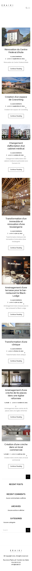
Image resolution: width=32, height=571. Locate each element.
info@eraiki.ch (16, 564)
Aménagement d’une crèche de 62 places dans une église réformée (16, 394)
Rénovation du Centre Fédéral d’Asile (16, 50)
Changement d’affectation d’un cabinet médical (16, 146)
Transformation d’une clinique (16, 343)
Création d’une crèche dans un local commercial (16, 447)
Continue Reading (16, 69)
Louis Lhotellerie (17, 56)
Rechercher (28, 477)
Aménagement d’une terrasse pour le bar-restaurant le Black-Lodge (16, 291)
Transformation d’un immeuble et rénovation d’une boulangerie (16, 222)
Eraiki (7, 402)
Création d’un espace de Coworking (16, 98)
